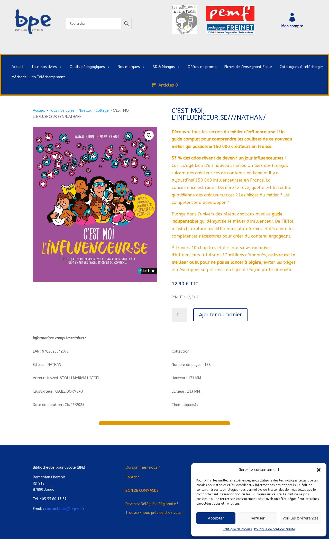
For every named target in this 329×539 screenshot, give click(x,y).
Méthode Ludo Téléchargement (38, 77)
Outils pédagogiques (87, 67)
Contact (132, 477)
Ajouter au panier (220, 315)
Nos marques (129, 67)
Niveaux (85, 110)
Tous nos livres (44, 67)
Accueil (18, 67)
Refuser (258, 518)
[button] (318, 469)
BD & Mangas (164, 67)
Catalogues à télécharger (301, 67)
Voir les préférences (300, 518)
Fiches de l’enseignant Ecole (248, 67)
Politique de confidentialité (274, 529)
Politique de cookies (237, 529)
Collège (102, 110)
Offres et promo (202, 67)
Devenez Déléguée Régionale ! (151, 504)
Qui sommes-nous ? (142, 467)
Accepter (216, 518)
